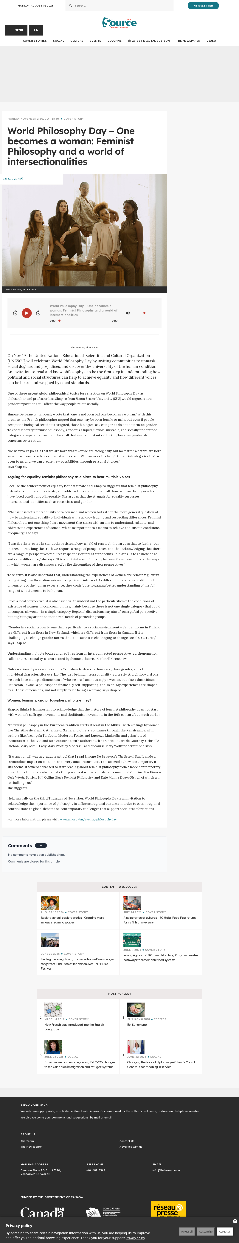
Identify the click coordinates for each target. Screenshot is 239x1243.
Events (95, 40)
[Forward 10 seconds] (38, 313)
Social (58, 40)
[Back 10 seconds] (15, 313)
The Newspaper (188, 40)
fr (36, 30)
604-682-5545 (95, 1170)
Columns (115, 40)
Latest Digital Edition (151, 40)
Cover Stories (35, 40)
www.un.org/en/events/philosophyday (88, 819)
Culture (76, 40)
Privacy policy (135, 1238)
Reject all (187, 1231)
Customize (205, 1231)
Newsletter (203, 5)
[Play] (27, 313)
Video (211, 40)
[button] (16, 30)
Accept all (225, 1231)
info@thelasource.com (167, 1170)
